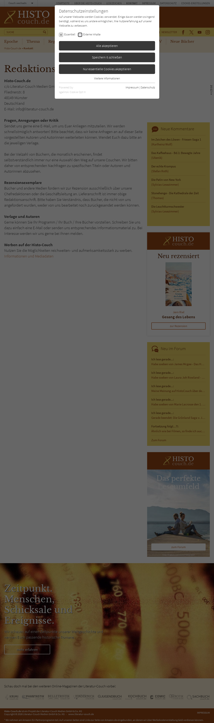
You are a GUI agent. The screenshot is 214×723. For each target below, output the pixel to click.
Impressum (132, 87)
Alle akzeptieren (107, 46)
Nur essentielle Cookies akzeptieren (107, 69)
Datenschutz (148, 87)
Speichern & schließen (107, 57)
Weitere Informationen (107, 78)
